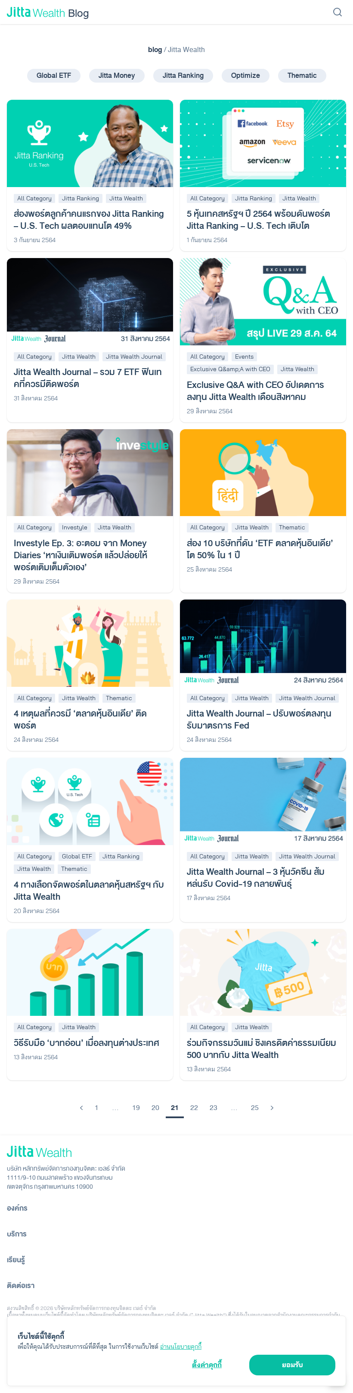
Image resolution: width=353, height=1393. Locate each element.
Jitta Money (117, 75)
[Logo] (36, 12)
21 (175, 1108)
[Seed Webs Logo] (176, 1151)
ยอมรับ (292, 1364)
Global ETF (54, 75)
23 (213, 1107)
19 (136, 1107)
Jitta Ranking (183, 75)
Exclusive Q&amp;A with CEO (230, 369)
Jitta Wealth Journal (134, 356)
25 (255, 1107)
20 (155, 1107)
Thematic (302, 75)
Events (244, 356)
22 (194, 1107)
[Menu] (337, 12)
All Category (34, 198)
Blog (78, 12)
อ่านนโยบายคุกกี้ (180, 1346)
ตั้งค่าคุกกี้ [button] (207, 1364)
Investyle (74, 527)
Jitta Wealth (126, 198)
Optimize (245, 75)
